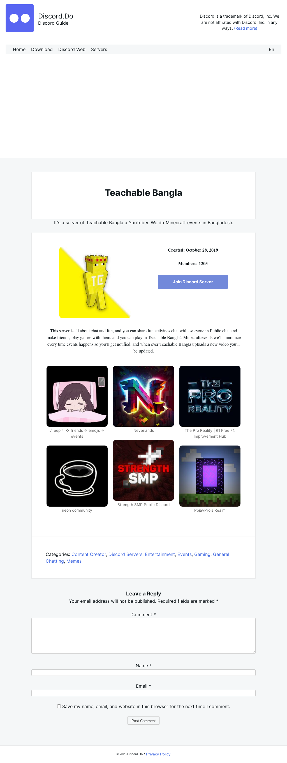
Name (144, 665)
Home (19, 49)
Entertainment (160, 554)
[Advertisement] (143, 111)
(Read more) (245, 28)
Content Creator (88, 554)
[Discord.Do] (20, 30)
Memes (74, 561)
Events (184, 554)
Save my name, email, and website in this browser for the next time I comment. (146, 706)
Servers (99, 49)
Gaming (202, 554)
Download (42, 49)
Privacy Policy (158, 754)
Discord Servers (125, 554)
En (271, 49)
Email (143, 686)
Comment (143, 614)
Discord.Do (55, 16)
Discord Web (71, 49)
